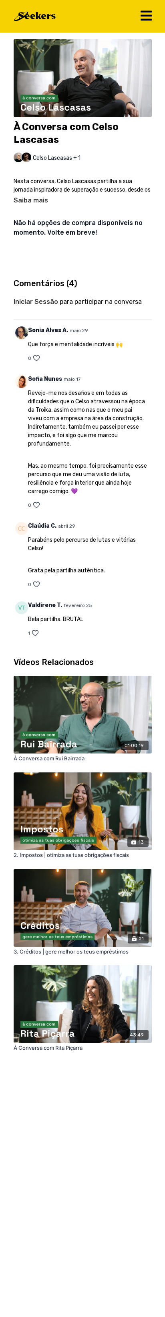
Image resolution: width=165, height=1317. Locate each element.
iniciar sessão (36, 302)
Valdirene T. (45, 605)
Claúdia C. (42, 525)
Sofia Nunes (45, 379)
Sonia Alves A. (48, 330)
